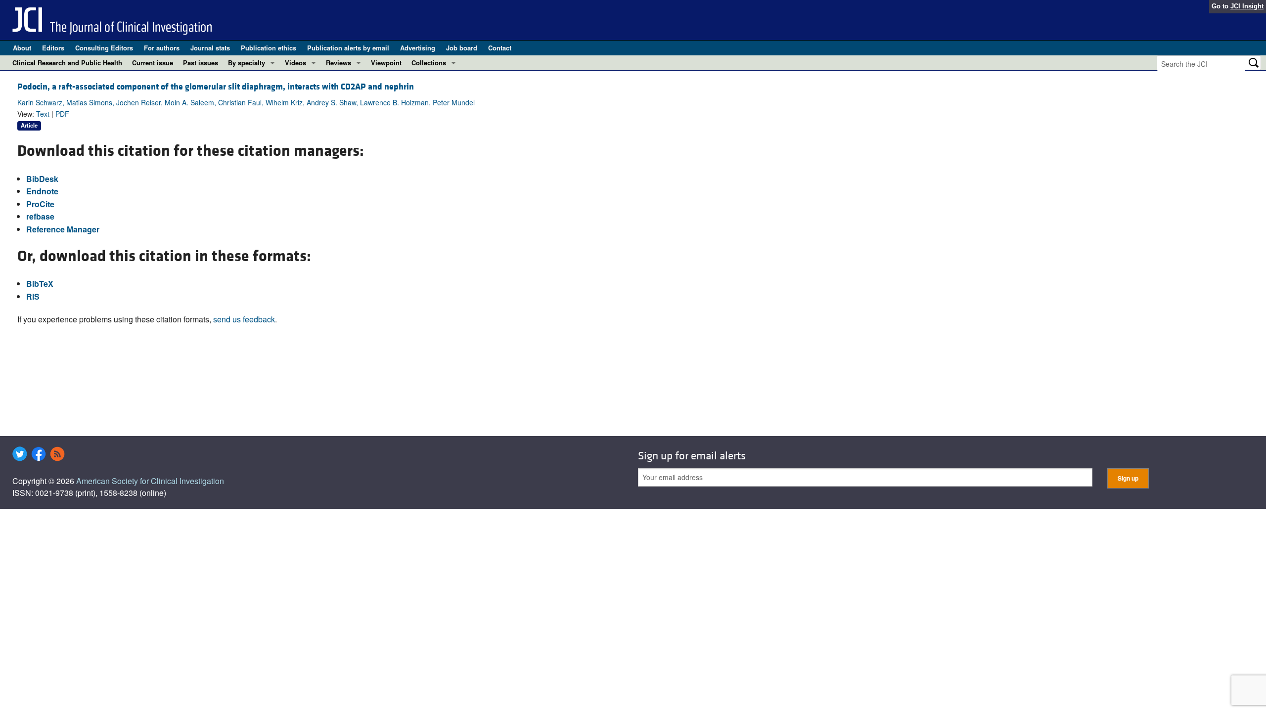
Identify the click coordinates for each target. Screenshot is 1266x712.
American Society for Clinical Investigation (150, 481)
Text (42, 114)
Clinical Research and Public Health (67, 62)
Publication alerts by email (348, 47)
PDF (62, 114)
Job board (461, 47)
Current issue (152, 62)
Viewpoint (386, 62)
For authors (162, 47)
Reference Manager (62, 229)
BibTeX (39, 283)
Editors (53, 47)
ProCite (40, 204)
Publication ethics (268, 47)
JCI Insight (1247, 6)
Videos (295, 62)
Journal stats (210, 47)
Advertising (417, 47)
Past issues (200, 62)
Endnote (42, 191)
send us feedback (244, 319)
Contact (499, 47)
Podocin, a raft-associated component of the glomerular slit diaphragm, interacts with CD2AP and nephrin (215, 86)
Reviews (338, 62)
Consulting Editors (104, 47)
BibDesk (42, 178)
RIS (33, 296)
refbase (40, 216)
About (22, 47)
